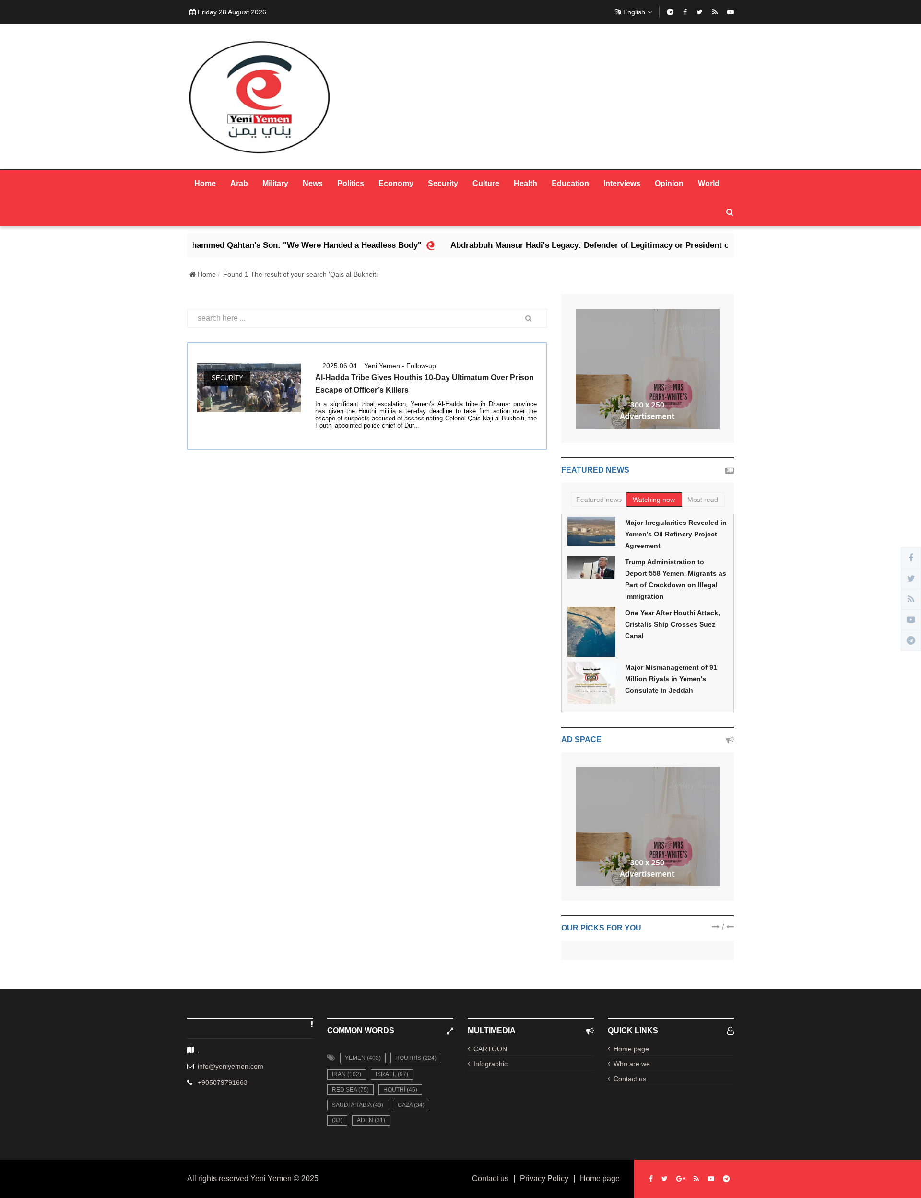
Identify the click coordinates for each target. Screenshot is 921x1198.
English (634, 12)
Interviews (621, 183)
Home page (631, 1049)
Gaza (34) (411, 1105)
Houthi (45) (400, 1089)
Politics (350, 183)
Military (275, 183)
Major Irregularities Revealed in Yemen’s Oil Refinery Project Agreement (676, 534)
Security (443, 183)
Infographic (490, 1064)
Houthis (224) (416, 1058)
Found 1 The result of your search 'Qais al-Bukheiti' (301, 274)
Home (205, 183)
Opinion (669, 183)
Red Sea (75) (350, 1089)
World (709, 183)
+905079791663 (223, 1082)
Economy (395, 183)
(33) (337, 1120)
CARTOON (490, 1049)
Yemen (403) (363, 1058)
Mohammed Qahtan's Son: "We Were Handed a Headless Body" (257, 245)
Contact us (630, 1078)
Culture (485, 183)
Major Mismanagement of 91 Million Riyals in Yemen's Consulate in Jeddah (671, 678)
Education (570, 183)
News (313, 183)
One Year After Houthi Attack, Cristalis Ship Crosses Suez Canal (672, 624)
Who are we (632, 1064)
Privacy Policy (544, 1179)
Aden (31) (371, 1120)
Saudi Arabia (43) (357, 1105)
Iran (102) (346, 1074)
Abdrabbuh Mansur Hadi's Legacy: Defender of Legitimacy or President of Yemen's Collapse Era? (593, 245)
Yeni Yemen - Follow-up (400, 366)
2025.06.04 (339, 366)
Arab (239, 183)
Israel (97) (392, 1074)
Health (525, 183)
